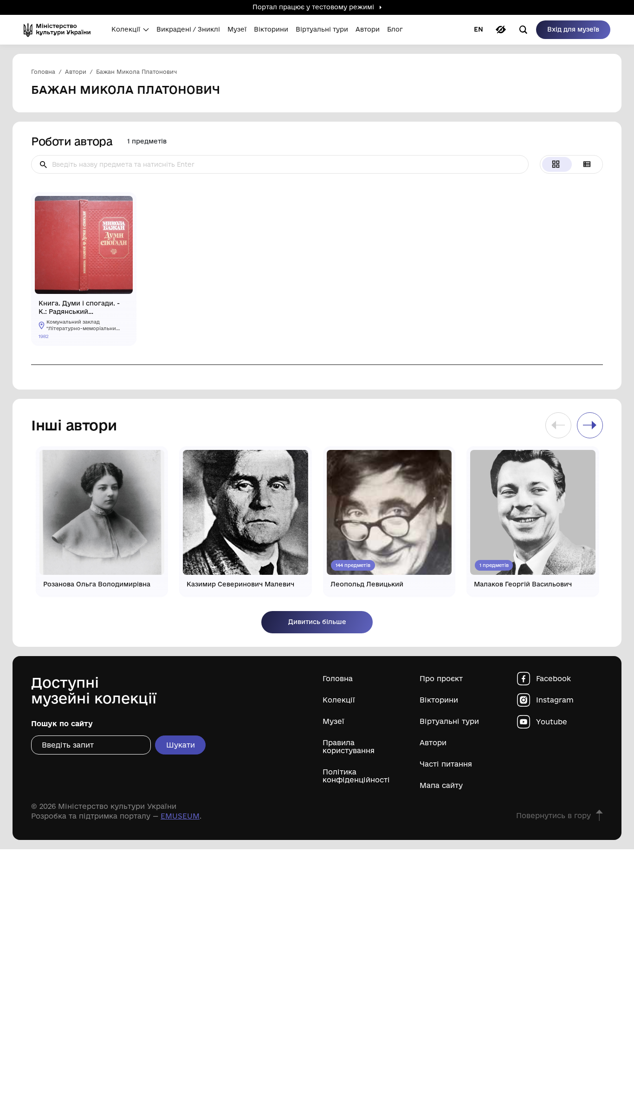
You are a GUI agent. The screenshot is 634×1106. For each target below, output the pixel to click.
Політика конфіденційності (356, 776)
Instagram (555, 700)
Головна (338, 679)
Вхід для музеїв (573, 29)
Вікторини (439, 700)
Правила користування (349, 747)
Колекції (339, 700)
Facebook (553, 679)
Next (590, 425)
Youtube (551, 722)
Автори (433, 743)
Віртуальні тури (449, 721)
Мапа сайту (441, 785)
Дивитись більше (317, 621)
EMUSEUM (180, 816)
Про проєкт (441, 679)
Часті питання (446, 764)
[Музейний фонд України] (60, 30)
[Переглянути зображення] (122, 207)
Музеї (333, 721)
